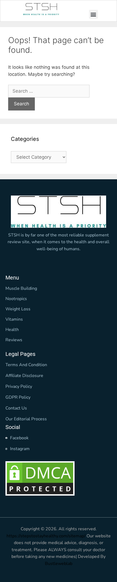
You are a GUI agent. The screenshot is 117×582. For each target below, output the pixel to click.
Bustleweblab (58, 564)
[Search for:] (49, 91)
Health (12, 329)
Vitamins (14, 319)
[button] (93, 14)
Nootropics (16, 299)
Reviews (13, 340)
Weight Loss (17, 309)
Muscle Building (21, 288)
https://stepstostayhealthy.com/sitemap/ (46, 536)
